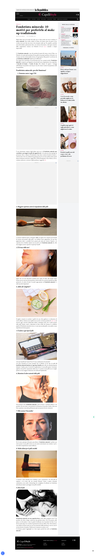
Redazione (45, 544)
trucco (45, 46)
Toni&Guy (63, 27)
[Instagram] (78, 14)
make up (53, 320)
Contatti (44, 543)
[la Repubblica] (41, 9)
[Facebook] (76, 14)
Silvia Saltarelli (20, 36)
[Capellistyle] (47, 14)
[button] (59, 35)
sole (45, 160)
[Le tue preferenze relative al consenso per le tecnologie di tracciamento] (94, 417)
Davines (63, 39)
